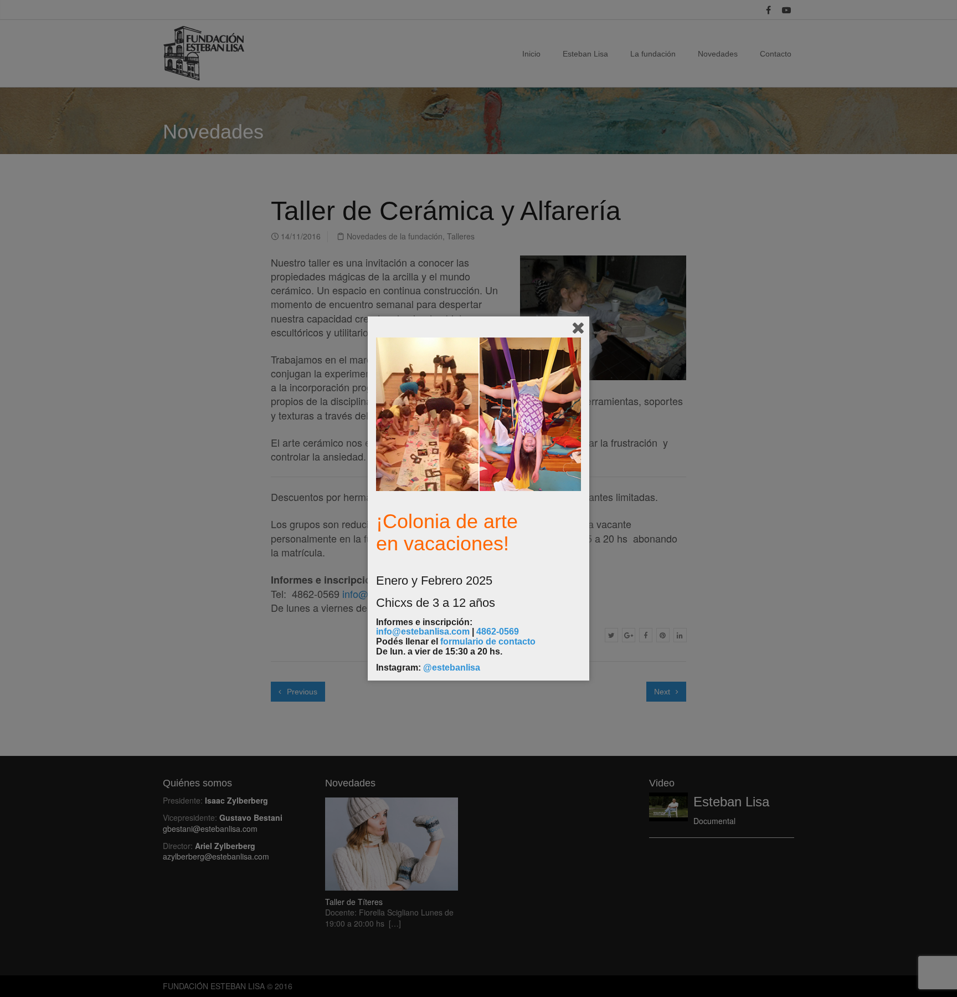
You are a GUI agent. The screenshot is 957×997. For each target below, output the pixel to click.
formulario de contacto (488, 641)
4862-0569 (497, 631)
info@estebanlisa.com (423, 631)
